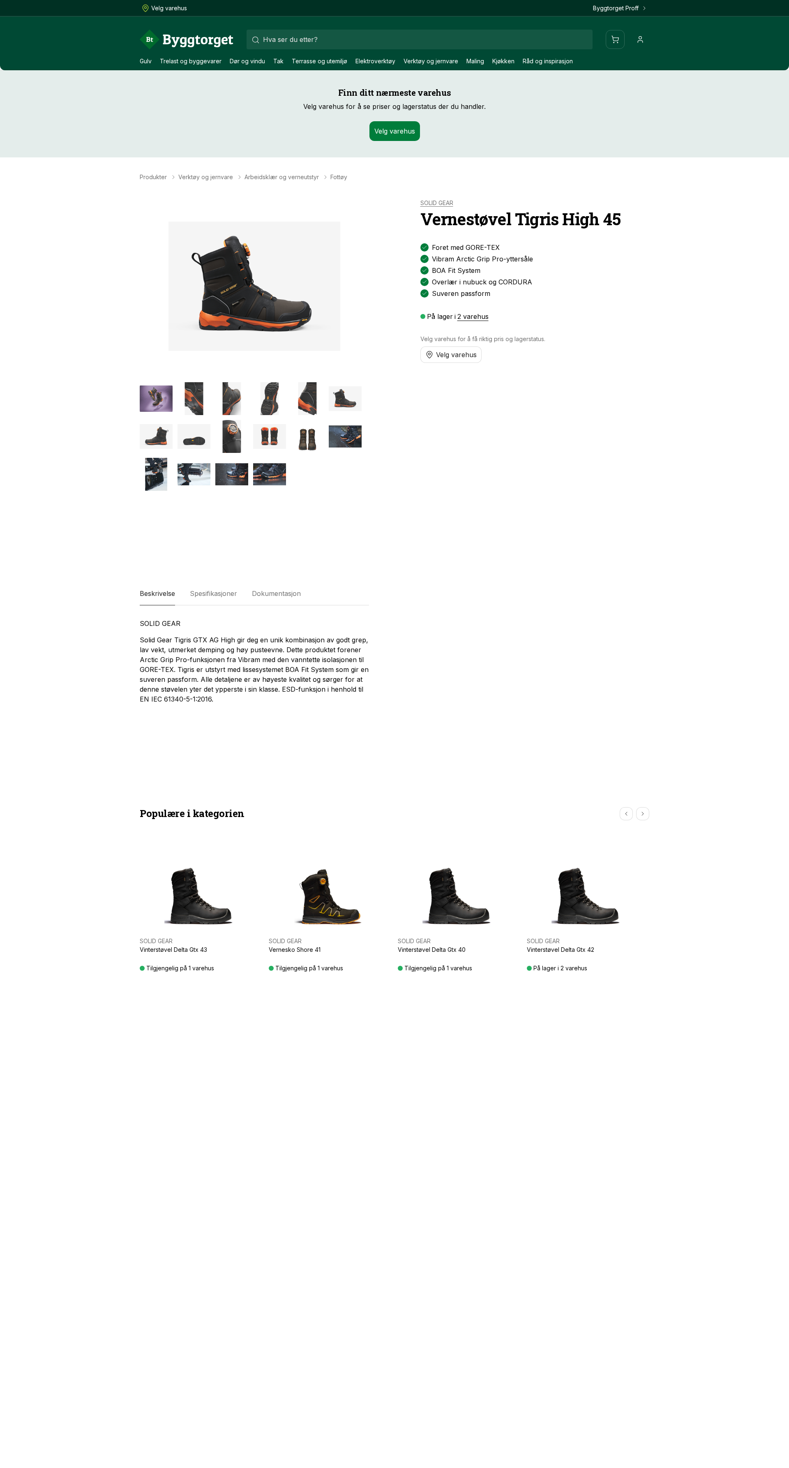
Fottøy (338, 177)
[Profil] (640, 39)
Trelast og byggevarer (190, 61)
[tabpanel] (254, 661)
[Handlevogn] (615, 39)
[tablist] (254, 593)
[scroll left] (626, 813)
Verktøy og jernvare (431, 61)
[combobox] (420, 39)
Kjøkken (503, 61)
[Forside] (186, 39)
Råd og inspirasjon (548, 61)
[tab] (157, 593)
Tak (278, 61)
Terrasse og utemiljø (319, 61)
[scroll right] (642, 813)
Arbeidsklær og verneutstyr (282, 177)
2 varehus (473, 316)
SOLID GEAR (436, 203)
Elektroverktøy (375, 61)
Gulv (146, 61)
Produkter (153, 177)
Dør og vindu (247, 61)
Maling (475, 61)
